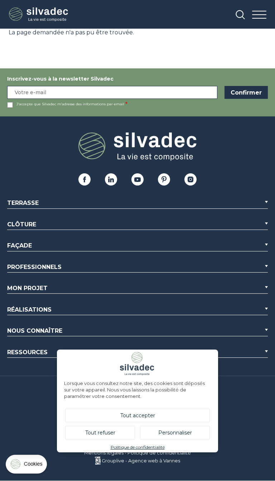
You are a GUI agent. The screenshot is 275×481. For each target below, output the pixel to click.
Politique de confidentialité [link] (138, 447)
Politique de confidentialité (159, 453)
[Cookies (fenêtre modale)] (27, 466)
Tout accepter (137, 415)
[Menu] (259, 15)
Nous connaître (34, 330)
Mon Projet (27, 288)
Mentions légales (104, 453)
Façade (19, 245)
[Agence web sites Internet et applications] (97, 460)
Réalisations (29, 309)
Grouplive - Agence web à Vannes (141, 460)
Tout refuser (100, 432)
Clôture (21, 224)
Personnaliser (175, 432)
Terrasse (23, 202)
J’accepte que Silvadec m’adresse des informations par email (70, 104)
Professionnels (34, 267)
